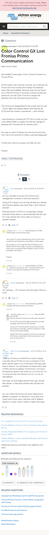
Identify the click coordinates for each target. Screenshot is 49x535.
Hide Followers (9, 463)
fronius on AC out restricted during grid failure (21, 506)
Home (5, 33)
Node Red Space (8, 524)
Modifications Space (10, 521)
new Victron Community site (24, 8)
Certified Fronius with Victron (14, 510)
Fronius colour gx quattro (12, 514)
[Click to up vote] (7, 261)
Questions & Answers (20, 33)
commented (19, 231)
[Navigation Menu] (3, 26)
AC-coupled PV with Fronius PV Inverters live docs (22, 421)
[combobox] (27, 26)
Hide (13, 225)
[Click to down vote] (9, 261)
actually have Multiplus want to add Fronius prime (22, 496)
